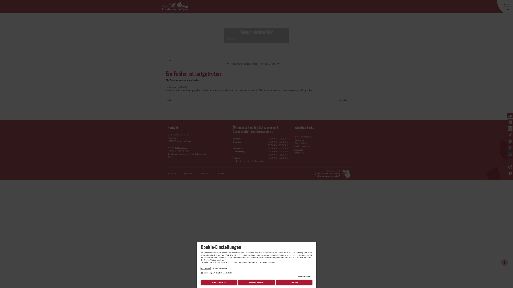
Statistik (228, 273)
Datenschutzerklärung (221, 268)
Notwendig (207, 273)
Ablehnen (294, 282)
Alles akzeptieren (219, 282)
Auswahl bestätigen (256, 282)
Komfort (218, 273)
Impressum (205, 268)
